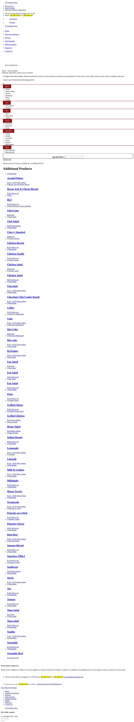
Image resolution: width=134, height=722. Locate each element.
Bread (8, 86)
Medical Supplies (10, 44)
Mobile (7, 701)
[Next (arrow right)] (4, 720)
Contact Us (8, 51)
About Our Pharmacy (12, 34)
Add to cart (7, 160)
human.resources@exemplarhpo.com (49, 684)
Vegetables (8, 131)
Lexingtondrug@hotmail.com (73, 677)
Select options (21, 183)
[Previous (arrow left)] (2, 720)
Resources (8, 48)
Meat (6, 111)
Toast (8, 103)
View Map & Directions (9, 688)
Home (7, 31)
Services (8, 38)
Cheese (8, 121)
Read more (10, 215)
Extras (7, 147)
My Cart (15, 10)
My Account (9, 6)
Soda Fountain (10, 8)
